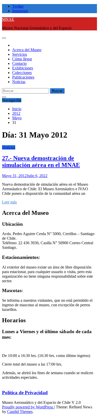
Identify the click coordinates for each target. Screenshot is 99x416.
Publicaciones (23, 77)
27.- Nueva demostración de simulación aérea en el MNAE (41, 161)
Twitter (18, 6)
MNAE (8, 19)
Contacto (19, 63)
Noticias (18, 82)
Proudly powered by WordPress (28, 407)
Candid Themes (19, 411)
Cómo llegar (22, 59)
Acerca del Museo (26, 50)
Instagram (20, 11)
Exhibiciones (22, 68)
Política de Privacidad (25, 392)
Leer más (9, 202)
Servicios (19, 54)
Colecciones (22, 72)
